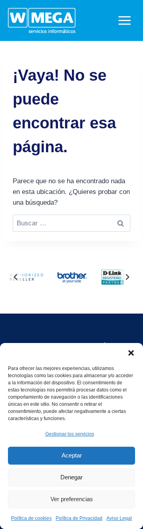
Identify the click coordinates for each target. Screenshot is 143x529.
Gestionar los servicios (69, 434)
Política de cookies (31, 518)
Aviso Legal (119, 518)
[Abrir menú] (124, 20)
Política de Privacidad (79, 518)
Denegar (71, 477)
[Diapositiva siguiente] (127, 277)
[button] (131, 353)
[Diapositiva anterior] (16, 277)
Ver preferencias (71, 499)
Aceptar (72, 455)
